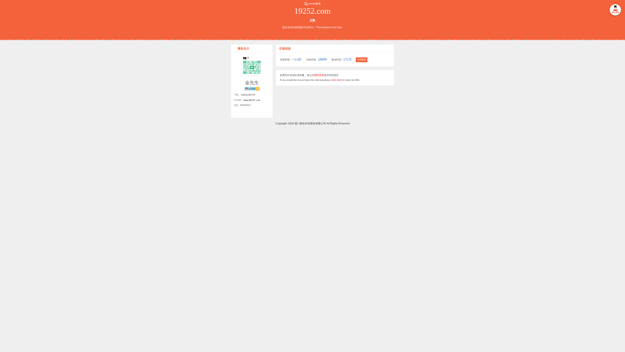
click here (336, 80)
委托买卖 (319, 75)
